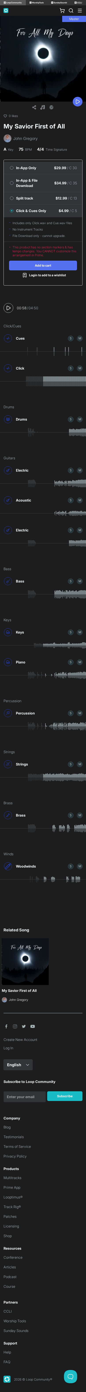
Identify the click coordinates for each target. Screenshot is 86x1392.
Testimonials (14, 1137)
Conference (13, 1257)
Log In (8, 1048)
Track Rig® (12, 1207)
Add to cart (43, 265)
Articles (10, 1267)
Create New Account (20, 1039)
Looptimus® (13, 1197)
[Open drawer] (79, 10)
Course (9, 1286)
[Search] (71, 10)
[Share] (34, 107)
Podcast (10, 1277)
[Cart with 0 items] (62, 10)
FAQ (7, 1362)
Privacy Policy (15, 1156)
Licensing (11, 1226)
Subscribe (65, 1096)
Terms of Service (17, 1146)
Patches (10, 1216)
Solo (71, 338)
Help (7, 1352)
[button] (42, 107)
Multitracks (12, 1178)
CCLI (8, 1311)
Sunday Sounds (16, 1330)
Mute (80, 338)
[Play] (77, 101)
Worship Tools (15, 1321)
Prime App (12, 1187)
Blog (7, 1127)
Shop (8, 1236)
